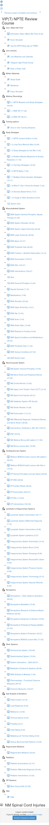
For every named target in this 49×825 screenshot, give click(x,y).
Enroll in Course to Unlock (24, 818)
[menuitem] (1, 6)
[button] (1, 2)
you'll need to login (34, 814)
